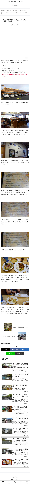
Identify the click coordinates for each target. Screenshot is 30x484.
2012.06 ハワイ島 (6, 343)
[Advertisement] (15, 41)
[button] (19, 353)
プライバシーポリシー (15, 479)
